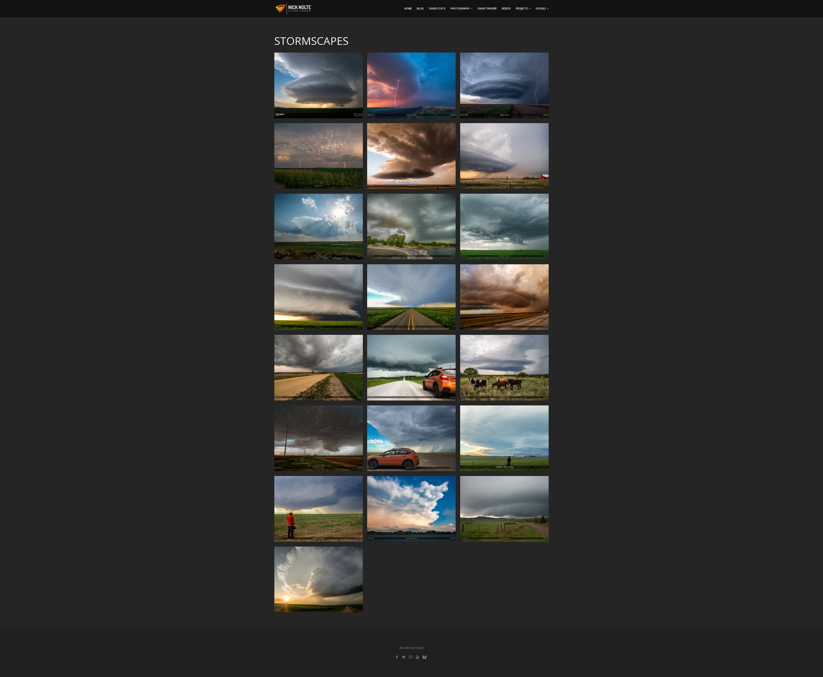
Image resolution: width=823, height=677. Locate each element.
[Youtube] (417, 657)
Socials (541, 8)
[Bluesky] (424, 657)
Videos (506, 8)
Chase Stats (437, 8)
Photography (460, 8)
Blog (420, 8)
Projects (522, 8)
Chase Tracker (487, 8)
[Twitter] (403, 657)
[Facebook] (396, 657)
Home (408, 8)
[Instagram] (410, 657)
